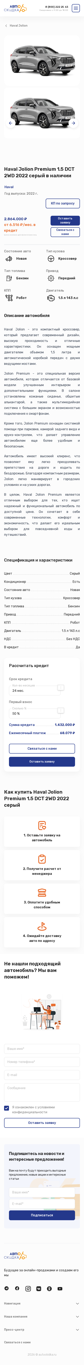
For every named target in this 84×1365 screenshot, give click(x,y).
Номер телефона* (21, 1062)
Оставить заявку (65, 220)
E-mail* (17, 1204)
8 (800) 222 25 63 (56, 6)
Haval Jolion (19, 25)
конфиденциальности (29, 1112)
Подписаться (42, 1215)
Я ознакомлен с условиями (33, 1109)
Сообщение (16, 1088)
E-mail (12, 1075)
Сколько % (19, 708)
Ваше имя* (15, 1049)
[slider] (60, 687)
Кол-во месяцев (23, 685)
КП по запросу (63, 203)
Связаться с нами (65, 232)
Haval (8, 187)
